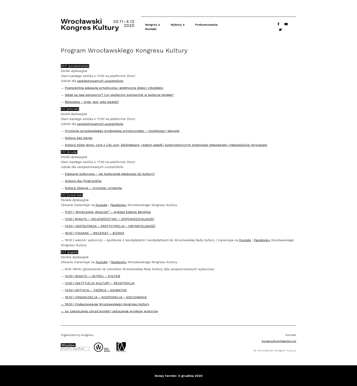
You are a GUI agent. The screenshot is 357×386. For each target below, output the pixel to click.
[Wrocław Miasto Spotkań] (77, 347)
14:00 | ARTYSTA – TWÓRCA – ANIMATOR (96, 290)
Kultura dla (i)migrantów (83, 181)
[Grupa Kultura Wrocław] (122, 347)
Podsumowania (206, 24)
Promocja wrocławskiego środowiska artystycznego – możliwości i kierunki (122, 131)
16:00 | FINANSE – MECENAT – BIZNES (94, 233)
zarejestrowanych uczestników (100, 81)
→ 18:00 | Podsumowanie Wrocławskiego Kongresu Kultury (105, 304)
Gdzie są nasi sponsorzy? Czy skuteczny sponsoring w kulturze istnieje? (119, 95)
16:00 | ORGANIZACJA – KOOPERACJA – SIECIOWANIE (106, 297)
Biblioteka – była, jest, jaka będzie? (92, 102)
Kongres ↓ (152, 24)
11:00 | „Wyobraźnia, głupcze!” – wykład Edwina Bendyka (108, 212)
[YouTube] (286, 24)
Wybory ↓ (178, 24)
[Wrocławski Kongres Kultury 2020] (101, 25)
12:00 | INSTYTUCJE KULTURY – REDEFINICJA (99, 283)
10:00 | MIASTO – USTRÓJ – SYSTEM (92, 276)
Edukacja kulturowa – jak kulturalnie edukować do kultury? (110, 174)
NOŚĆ (149, 219)
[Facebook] (278, 24)
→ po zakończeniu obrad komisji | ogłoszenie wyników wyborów (109, 311)
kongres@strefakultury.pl (279, 341)
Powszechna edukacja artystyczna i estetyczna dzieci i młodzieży (114, 88)
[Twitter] (280, 29)
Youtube (101, 205)
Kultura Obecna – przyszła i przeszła (93, 188)
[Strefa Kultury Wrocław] (103, 347)
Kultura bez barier (79, 138)
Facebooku (118, 205)
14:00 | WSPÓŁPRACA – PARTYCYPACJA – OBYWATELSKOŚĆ (110, 226)
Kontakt (150, 29)
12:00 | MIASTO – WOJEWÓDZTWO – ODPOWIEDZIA (104, 219)
